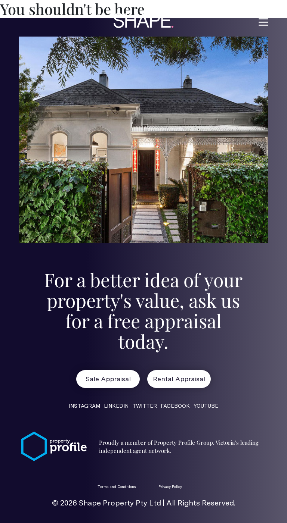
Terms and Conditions (117, 486)
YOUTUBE (206, 406)
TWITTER (144, 406)
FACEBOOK (175, 406)
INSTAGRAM (84, 406)
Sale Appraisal (108, 379)
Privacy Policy (170, 486)
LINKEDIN (116, 406)
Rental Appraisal (179, 379)
